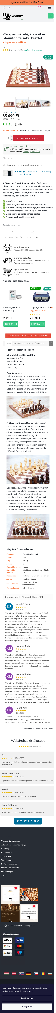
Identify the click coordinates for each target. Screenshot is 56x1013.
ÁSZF (3, 875)
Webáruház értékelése (28, 740)
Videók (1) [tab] (28, 343)
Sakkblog (5, 848)
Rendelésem (6, 852)
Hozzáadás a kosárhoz (27, 138)
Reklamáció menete (9, 864)
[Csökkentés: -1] (12, 139)
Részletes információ (11, 225)
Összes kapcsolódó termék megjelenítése (28, 336)
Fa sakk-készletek (30, 554)
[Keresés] (4, 8)
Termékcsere (6, 860)
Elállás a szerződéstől (10, 868)
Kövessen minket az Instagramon (21, 925)
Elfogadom (27, 1006)
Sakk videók (6, 856)
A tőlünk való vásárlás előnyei (13, 845)
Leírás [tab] (8, 343)
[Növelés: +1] (12, 136)
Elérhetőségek (7, 871)
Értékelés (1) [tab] (40, 343)
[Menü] (49, 8)
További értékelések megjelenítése (37, 728)
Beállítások (27, 998)
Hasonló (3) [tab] (18, 343)
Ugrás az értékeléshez (33, 50)
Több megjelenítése (28, 821)
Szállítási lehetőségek (41, 130)
